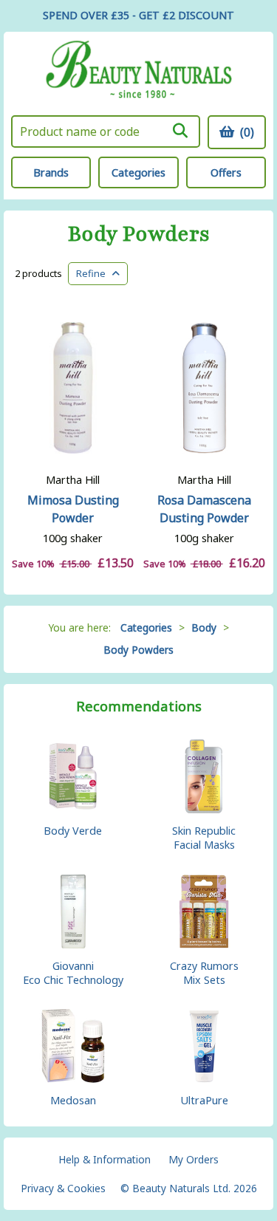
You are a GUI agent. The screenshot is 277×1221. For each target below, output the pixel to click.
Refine (94, 273)
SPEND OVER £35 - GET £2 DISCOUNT (138, 15)
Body (203, 627)
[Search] (180, 131)
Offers (226, 172)
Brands (51, 172)
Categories (138, 172)
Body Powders (139, 234)
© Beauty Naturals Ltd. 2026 (188, 1188)
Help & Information (104, 1159)
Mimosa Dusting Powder (73, 509)
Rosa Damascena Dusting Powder (204, 509)
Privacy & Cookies (63, 1188)
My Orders (193, 1159)
